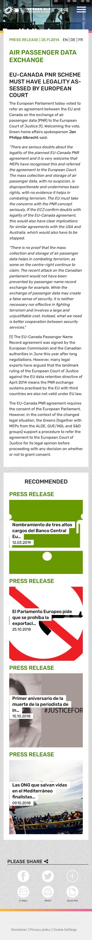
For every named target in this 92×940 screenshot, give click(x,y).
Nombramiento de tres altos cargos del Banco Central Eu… (42, 530)
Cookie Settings (65, 930)
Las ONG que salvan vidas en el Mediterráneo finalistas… (39, 791)
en (65, 39)
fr (80, 39)
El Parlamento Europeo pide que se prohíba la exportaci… (42, 617)
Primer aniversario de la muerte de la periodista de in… (40, 704)
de (73, 39)
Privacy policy (40, 930)
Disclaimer (19, 930)
